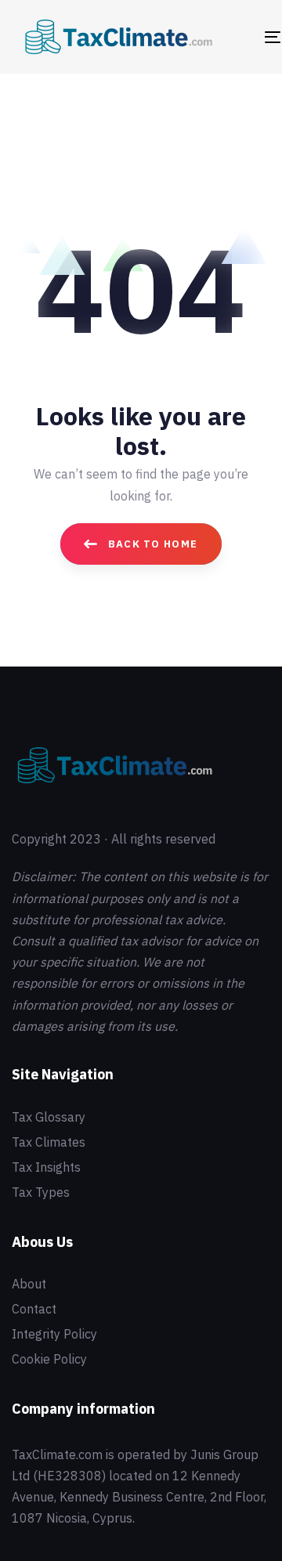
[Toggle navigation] (240, 37)
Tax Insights (46, 1167)
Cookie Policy (49, 1359)
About (29, 1284)
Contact (34, 1309)
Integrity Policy (54, 1334)
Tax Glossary (48, 1117)
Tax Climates (48, 1142)
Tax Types (41, 1192)
